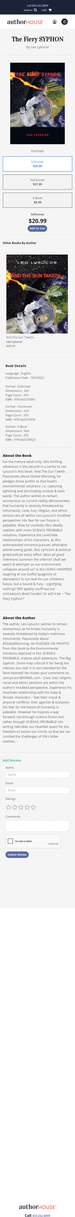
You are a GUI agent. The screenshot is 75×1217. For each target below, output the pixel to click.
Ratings (10, 799)
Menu (66, 21)
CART (44, 10)
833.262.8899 (40, 5)
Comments (13, 817)
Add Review (12, 760)
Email (9, 783)
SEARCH (28, 10)
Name (9, 768)
